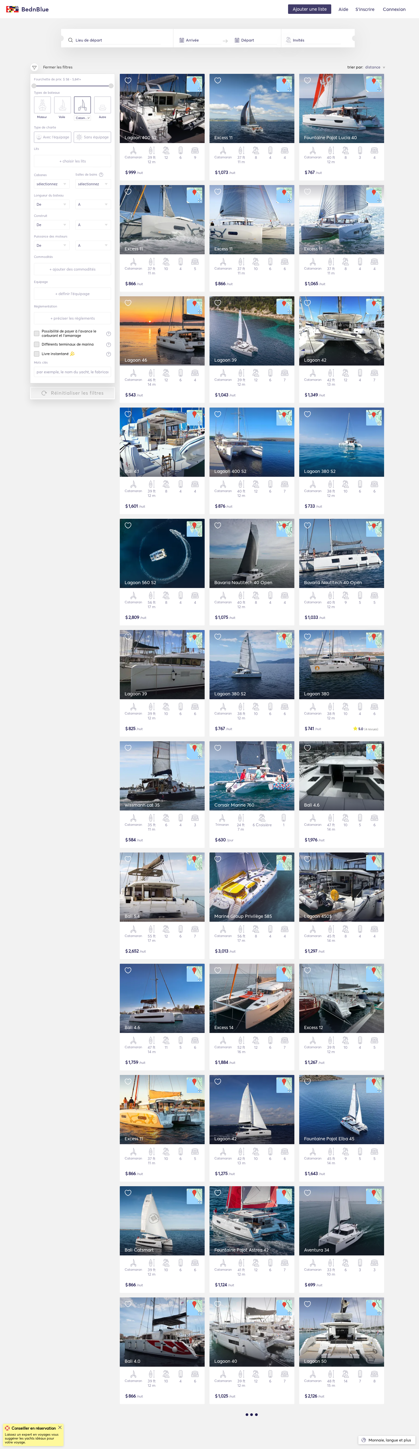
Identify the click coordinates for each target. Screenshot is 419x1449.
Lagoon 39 (225, 360)
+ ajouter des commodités (72, 269)
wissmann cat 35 (142, 805)
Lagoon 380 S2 (320, 471)
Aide (343, 9)
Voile (62, 117)
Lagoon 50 (315, 1361)
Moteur (42, 117)
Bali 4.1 (132, 471)
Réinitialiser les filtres (77, 393)
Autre (102, 117)
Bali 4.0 (132, 1361)
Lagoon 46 (136, 360)
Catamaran (83, 118)
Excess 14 (224, 1027)
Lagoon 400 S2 (141, 137)
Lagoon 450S (318, 916)
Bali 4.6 (312, 805)
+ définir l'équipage (72, 293)
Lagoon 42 (315, 360)
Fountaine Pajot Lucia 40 (330, 137)
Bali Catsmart (139, 1250)
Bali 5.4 (132, 916)
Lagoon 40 (225, 1361)
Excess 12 (313, 1027)
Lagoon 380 (316, 694)
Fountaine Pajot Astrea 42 (241, 1250)
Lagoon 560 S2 (140, 582)
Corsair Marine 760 (234, 805)
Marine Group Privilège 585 (243, 916)
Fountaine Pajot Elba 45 (329, 1139)
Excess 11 (223, 137)
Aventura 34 (316, 1250)
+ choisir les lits (72, 161)
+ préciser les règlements (72, 318)
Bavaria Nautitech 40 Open (243, 582)
